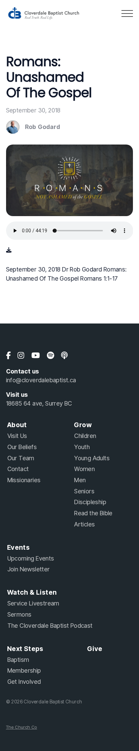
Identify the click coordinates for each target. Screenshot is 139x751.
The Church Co (21, 727)
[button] (127, 13)
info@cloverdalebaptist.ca (41, 380)
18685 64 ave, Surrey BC (39, 403)
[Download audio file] (8, 250)
